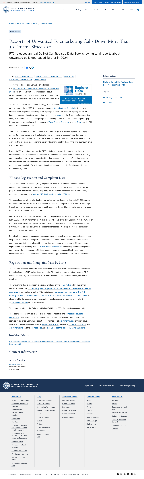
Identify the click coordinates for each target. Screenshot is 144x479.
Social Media (91, 427)
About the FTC (117, 396)
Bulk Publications (68, 417)
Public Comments (43, 417)
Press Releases (46, 24)
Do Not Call (69, 76)
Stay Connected (93, 417)
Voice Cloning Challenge (58, 122)
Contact (115, 429)
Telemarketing (40, 79)
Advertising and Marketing (20, 79)
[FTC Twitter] (125, 474)
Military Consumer (68, 403)
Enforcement (108, 102)
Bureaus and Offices (119, 413)
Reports (39, 414)
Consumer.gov (67, 407)
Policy (39, 396)
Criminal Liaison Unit (19, 450)
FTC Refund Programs (19, 454)
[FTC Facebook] (118, 474)
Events (89, 403)
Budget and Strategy (119, 416)
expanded (61, 115)
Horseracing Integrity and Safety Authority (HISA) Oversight (19, 427)
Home (11, 24)
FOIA (46, 474)
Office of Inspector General (70, 474)
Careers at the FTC (119, 425)
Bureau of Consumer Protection (49, 76)
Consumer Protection (24, 76)
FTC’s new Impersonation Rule (49, 247)
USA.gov (85, 474)
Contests (90, 414)
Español (87, 2)
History (114, 403)
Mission (115, 400)
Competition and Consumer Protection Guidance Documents (19, 436)
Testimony (40, 424)
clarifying (77, 122)
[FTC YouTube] (132, 474)
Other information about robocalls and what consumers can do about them (55, 295)
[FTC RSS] (135, 474)
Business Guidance (69, 410)
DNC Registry (33, 288)
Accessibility (38, 474)
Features (90, 407)
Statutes (14, 422)
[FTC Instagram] (121, 474)
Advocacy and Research (45, 400)
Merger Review (17, 409)
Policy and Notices (25, 474)
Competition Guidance (70, 414)
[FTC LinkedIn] (128, 474)
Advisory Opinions (43, 403)
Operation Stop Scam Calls (64, 108)
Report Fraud (97, 2)
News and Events (23, 24)
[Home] (19, 11)
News (35, 24)
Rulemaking (15, 418)
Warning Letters (17, 441)
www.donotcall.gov (19, 302)
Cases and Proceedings (20, 400)
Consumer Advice (68, 400)
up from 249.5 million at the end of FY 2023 (51, 194)
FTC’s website (66, 285)
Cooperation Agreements (46, 407)
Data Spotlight (92, 421)
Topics (89, 410)
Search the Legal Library (132, 2)
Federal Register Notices (46, 410)
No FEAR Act (55, 474)
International (41, 431)
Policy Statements (43, 427)
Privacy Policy (11, 474)
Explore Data (91, 424)
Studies (39, 421)
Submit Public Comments (113, 2)
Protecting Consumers (112, 97)
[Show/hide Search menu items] (138, 10)
